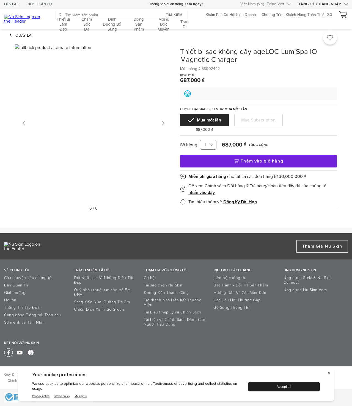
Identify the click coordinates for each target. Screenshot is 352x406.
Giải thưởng (15, 292)
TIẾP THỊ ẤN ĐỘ (39, 4)
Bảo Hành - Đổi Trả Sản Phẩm (241, 285)
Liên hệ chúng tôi (230, 277)
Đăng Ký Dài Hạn (240, 202)
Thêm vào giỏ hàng (262, 161)
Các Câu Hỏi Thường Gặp (237, 300)
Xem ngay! (193, 4)
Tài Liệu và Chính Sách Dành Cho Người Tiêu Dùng (174, 322)
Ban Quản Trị (16, 285)
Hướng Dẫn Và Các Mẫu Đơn (240, 292)
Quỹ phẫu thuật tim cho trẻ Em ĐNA (102, 292)
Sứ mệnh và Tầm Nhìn (24, 322)
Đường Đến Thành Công (166, 292)
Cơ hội (150, 277)
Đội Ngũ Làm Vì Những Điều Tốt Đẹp (103, 280)
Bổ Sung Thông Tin (231, 307)
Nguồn (10, 300)
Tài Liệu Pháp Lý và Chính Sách (172, 312)
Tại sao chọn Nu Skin (163, 285)
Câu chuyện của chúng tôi (28, 277)
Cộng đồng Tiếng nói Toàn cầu (32, 315)
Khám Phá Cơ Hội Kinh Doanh (231, 15)
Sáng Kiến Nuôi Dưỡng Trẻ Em (102, 302)
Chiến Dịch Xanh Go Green (99, 309)
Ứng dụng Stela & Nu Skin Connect (308, 280)
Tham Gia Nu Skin (322, 246)
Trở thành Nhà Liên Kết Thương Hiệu (172, 302)
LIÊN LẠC (11, 4)
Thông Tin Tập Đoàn (23, 307)
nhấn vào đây (201, 192)
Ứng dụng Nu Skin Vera (305, 290)
